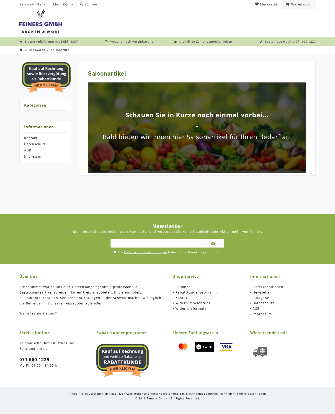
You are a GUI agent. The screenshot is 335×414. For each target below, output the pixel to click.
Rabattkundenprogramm (196, 292)
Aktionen (183, 287)
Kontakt (30, 138)
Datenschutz (35, 144)
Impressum (34, 156)
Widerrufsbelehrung (193, 303)
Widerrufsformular (191, 308)
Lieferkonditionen (268, 287)
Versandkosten (161, 394)
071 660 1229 (34, 360)
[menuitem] (299, 4)
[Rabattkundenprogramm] (122, 360)
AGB (27, 150)
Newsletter (262, 292)
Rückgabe (261, 298)
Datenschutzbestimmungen (145, 252)
